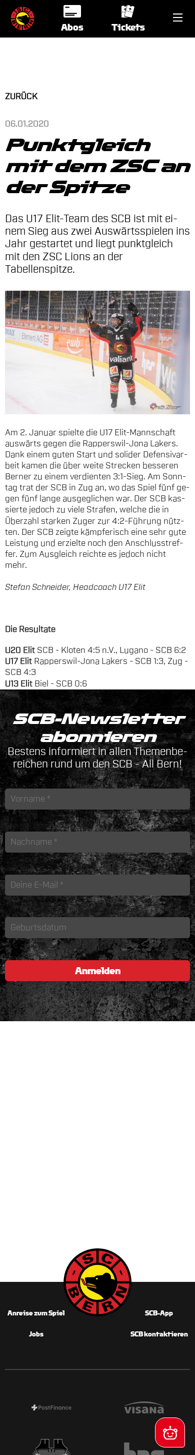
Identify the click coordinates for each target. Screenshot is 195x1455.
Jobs (36, 1334)
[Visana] (144, 1409)
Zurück (21, 96)
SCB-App (159, 1313)
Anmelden (97, 971)
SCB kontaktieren (159, 1334)
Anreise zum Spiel (36, 1313)
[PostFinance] (51, 1409)
